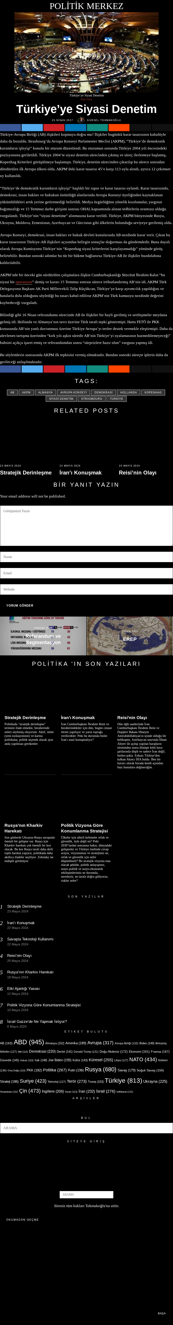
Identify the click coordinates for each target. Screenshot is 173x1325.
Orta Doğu (16, 1070)
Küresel (101, 1060)
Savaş (127, 1070)
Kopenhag (153, 392)
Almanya (45, 392)
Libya (121, 1060)
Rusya (100, 1069)
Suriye (33, 1081)
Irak (41, 1060)
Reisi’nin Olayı (138, 473)
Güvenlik (9, 1060)
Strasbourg (91, 398)
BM (23, 1051)
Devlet (65, 1051)
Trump (96, 1081)
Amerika (75, 1043)
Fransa (160, 1051)
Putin (76, 1070)
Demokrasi (103, 392)
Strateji (9, 1081)
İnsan (71, 1091)
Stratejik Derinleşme (26, 473)
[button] (167, 1128)
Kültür (80, 1060)
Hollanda (128, 392)
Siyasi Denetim (61, 398)
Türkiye (116, 398)
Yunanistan (9, 1091)
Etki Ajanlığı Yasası (23, 988)
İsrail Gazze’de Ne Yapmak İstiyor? (37, 1021)
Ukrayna (155, 1081)
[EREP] (130, 636)
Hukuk (27, 1060)
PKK (34, 1070)
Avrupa (100, 1042)
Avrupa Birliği (126, 1043)
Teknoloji (57, 1081)
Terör (77, 1081)
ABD (29, 1042)
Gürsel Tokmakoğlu (104, 120)
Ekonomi (139, 1051)
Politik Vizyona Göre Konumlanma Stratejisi (84, 828)
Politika (86, 99)
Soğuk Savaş (150, 1070)
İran (87, 1091)
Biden (146, 1043)
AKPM (26, 392)
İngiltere (53, 1091)
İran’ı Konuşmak (80, 473)
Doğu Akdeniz (114, 1051)
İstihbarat (124, 1091)
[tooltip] (10, 127)
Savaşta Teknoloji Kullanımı (30, 939)
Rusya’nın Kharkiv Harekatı (24, 828)
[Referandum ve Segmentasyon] (43, 636)
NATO (143, 1059)
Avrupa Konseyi (73, 392)
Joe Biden (59, 1060)
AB (12, 392)
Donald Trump (86, 1051)
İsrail (105, 1091)
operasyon (24, 282)
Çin (30, 1091)
